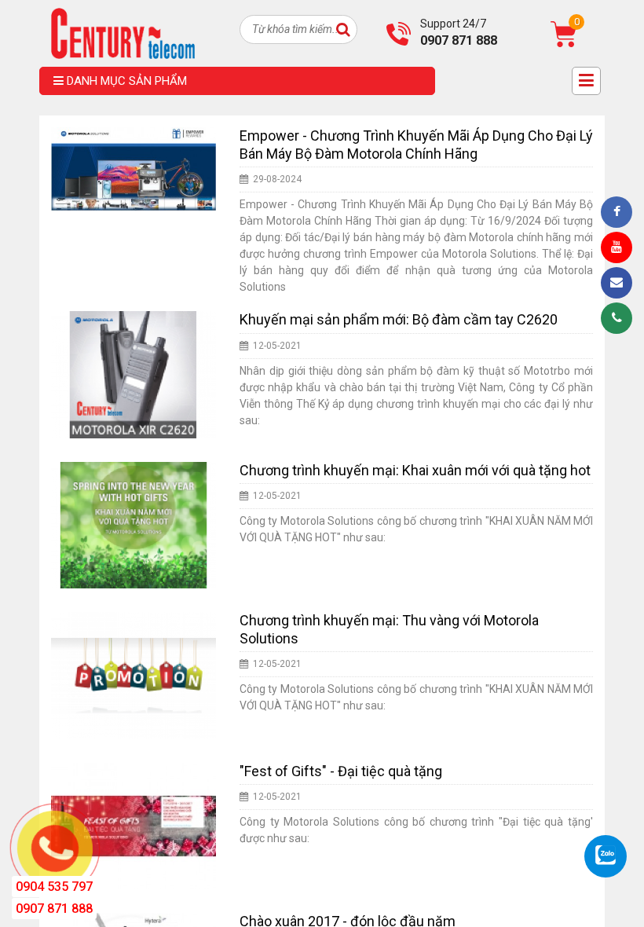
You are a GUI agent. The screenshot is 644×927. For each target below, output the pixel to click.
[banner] (123, 32)
